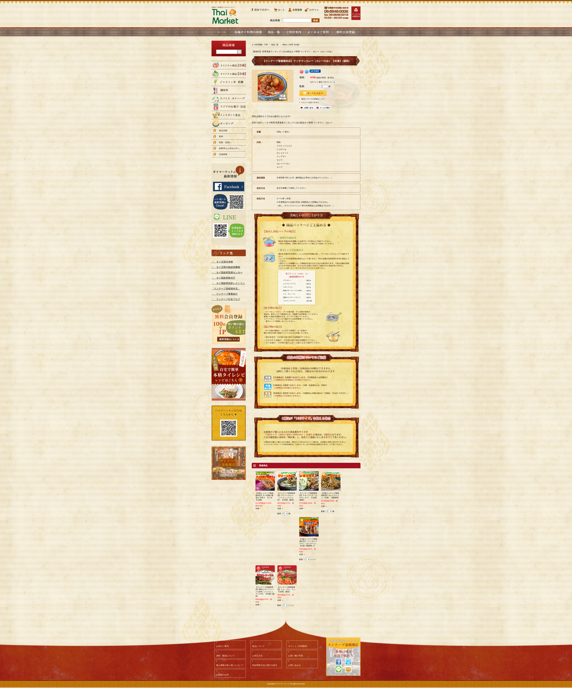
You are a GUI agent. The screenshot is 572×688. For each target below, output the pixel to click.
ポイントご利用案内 (297, 646)
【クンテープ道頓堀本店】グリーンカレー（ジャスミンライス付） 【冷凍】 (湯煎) (286, 496)
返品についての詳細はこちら (313, 99)
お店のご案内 (222, 646)
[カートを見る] (279, 12)
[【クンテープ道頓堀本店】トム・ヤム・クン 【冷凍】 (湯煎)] (287, 583)
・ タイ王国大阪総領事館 (226, 267)
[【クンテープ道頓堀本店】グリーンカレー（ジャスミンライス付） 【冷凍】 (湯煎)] (287, 489)
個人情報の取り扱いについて (229, 665)
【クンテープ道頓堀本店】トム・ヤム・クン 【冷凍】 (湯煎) (286, 589)
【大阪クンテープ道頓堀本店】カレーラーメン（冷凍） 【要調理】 (330, 495)
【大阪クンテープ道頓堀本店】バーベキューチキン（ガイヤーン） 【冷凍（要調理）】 (308, 542)
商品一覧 (274, 45)
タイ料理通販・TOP (260, 45)
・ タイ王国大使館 (222, 262)
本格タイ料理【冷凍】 (291, 45)
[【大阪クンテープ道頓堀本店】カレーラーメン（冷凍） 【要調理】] (331, 489)
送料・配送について (225, 655)
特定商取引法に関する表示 (264, 665)
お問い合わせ (294, 665)
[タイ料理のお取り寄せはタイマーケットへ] (225, 23)
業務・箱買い (225, 142)
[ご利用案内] (294, 32)
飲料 (221, 136)
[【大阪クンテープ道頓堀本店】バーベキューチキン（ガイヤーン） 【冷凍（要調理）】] (309, 535)
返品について (258, 646)
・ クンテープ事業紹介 (225, 294)
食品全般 (223, 130)
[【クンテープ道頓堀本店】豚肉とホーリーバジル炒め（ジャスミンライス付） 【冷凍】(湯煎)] (265, 583)
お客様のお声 (222, 675)
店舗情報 (223, 154)
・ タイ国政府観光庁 (223, 278)
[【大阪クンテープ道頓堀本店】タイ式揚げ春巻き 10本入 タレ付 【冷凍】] (265, 489)
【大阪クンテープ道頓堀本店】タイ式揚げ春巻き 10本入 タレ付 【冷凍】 (264, 496)
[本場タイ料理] (248, 32)
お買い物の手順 (295, 655)
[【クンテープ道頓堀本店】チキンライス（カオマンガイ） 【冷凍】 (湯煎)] (309, 489)
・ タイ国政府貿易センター (227, 272)
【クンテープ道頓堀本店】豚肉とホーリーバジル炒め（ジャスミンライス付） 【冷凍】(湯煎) (264, 591)
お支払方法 (257, 655)
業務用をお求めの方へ (229, 148)
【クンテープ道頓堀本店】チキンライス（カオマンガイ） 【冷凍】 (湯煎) (308, 496)
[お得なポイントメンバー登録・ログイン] (312, 12)
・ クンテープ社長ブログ (226, 299)
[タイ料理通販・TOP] (222, 32)
